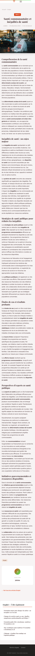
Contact (23, 647)
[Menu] (20, 1)
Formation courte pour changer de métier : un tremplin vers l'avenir (17, 611)
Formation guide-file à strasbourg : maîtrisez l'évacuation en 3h (17, 623)
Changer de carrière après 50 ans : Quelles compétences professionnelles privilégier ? (16, 617)
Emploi (9, 9)
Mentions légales (14, 647)
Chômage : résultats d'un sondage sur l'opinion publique (15, 634)
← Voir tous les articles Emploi (11, 590)
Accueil (4, 9)
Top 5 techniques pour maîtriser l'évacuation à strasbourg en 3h (17, 628)
